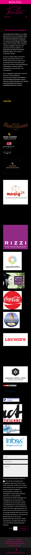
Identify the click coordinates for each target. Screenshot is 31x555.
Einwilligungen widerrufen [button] (14, 545)
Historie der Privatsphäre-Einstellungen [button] (14, 543)
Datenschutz (18, 539)
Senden (23, 528)
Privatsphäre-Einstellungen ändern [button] (14, 541)
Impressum (10, 539)
